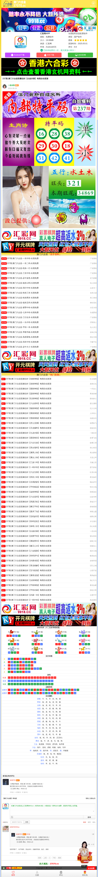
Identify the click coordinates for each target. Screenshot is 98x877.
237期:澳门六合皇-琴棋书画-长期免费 (20, 332)
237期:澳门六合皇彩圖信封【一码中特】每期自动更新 (26, 467)
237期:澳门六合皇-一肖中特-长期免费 (20, 258)
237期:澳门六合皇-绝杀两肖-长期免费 (20, 298)
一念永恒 (11, 85)
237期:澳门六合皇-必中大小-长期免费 (20, 347)
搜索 (26, 822)
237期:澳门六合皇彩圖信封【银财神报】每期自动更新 (26, 408)
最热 (94, 822)
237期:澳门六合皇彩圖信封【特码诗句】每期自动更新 (26, 556)
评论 (61, 875)
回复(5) (18, 792)
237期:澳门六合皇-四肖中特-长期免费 (20, 342)
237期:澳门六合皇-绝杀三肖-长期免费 (20, 293)
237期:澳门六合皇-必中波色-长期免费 (20, 278)
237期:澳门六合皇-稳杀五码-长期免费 (20, 303)
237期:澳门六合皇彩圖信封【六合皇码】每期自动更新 (26, 497)
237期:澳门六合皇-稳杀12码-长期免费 (20, 283)
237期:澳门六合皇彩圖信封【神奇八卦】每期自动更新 (26, 526)
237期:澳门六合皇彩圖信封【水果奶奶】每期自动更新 (26, 482)
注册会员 (92, 798)
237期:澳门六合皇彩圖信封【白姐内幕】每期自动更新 (26, 531)
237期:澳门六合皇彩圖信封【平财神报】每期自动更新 (26, 585)
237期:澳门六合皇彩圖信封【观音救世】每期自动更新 (26, 438)
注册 (37, 875)
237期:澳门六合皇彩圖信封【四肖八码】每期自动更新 (26, 477)
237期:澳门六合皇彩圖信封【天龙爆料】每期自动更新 (26, 428)
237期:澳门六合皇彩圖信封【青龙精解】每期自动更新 (26, 565)
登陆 (87, 798)
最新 (84, 822)
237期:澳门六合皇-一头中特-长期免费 (20, 322)
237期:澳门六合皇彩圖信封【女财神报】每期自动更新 (26, 580)
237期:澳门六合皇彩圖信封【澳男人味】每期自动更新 (26, 453)
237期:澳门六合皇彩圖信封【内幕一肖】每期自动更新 (26, 595)
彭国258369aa (14, 827)
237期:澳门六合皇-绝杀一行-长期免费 (20, 268)
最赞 (89, 822)
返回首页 (92, 6)
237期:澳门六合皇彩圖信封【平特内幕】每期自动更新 (26, 590)
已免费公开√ (16, 868)
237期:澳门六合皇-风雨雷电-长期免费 (20, 337)
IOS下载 (50, 55)
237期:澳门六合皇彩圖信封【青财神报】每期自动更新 (26, 418)
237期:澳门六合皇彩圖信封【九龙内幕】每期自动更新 (26, 433)
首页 (13, 875)
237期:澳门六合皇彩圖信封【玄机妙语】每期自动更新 (26, 516)
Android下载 (19, 55)
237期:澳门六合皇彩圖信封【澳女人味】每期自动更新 (26, 457)
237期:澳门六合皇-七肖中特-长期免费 (20, 312)
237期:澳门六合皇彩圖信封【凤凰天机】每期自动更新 (26, 502)
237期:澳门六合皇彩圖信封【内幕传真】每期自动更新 (26, 561)
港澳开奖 (13, 780)
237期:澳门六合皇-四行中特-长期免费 (20, 288)
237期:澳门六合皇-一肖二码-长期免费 (20, 263)
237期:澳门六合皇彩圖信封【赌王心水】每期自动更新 (26, 546)
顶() (26, 792)
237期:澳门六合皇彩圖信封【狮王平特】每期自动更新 (26, 507)
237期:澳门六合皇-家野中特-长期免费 (20, 308)
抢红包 (85, 875)
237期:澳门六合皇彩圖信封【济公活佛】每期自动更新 (26, 423)
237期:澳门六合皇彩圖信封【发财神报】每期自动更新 (26, 384)
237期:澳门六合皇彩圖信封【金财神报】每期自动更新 (26, 492)
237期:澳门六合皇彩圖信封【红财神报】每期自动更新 (26, 398)
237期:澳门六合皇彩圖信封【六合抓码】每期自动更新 (26, 403)
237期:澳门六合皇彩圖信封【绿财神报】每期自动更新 (26, 379)
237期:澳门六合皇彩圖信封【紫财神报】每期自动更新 (26, 389)
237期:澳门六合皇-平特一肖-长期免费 (20, 327)
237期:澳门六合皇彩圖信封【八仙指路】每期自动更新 (26, 551)
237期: (8, 868)
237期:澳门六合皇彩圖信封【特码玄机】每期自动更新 (26, 521)
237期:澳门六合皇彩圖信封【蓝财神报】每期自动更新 (26, 394)
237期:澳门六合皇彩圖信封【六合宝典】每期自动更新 (26, 472)
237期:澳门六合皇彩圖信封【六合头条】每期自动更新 (26, 443)
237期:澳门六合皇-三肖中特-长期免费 (20, 273)
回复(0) (18, 853)
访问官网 (82, 55)
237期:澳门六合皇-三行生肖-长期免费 (20, 317)
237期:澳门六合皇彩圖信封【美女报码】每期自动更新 (26, 448)
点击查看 (91, 868)
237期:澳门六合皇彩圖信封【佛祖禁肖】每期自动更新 (26, 541)
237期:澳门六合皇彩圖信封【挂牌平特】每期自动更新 (26, 536)
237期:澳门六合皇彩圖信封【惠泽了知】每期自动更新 (26, 511)
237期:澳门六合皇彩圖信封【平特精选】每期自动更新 (26, 487)
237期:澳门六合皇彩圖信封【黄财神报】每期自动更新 (26, 413)
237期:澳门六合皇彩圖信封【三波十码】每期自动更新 (26, 462)
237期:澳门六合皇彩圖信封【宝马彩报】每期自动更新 (26, 570)
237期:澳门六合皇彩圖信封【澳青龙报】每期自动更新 (26, 575)
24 (26, 792)
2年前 (12, 792)
